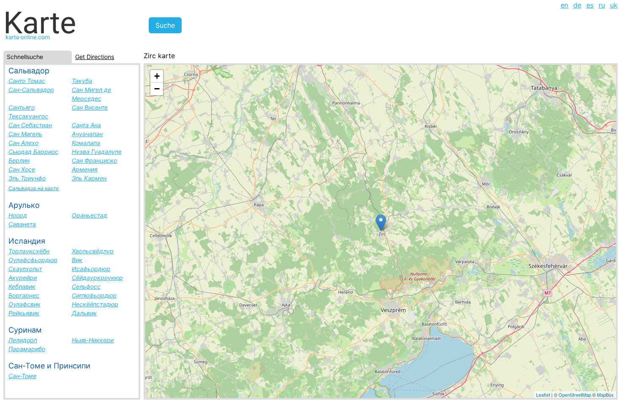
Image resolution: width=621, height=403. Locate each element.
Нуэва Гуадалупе (97, 151)
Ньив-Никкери (93, 340)
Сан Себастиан (30, 125)
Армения (85, 169)
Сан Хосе (21, 169)
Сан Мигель (25, 133)
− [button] (157, 88)
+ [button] (157, 76)
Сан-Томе (22, 375)
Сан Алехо (23, 142)
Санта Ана (86, 125)
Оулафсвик (24, 304)
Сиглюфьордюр (94, 295)
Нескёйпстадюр (95, 304)
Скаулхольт (25, 268)
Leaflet (543, 394)
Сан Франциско (94, 160)
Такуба (82, 80)
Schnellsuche (25, 56)
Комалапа (86, 142)
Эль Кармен (89, 178)
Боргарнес (23, 295)
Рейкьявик (23, 313)
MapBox (605, 394)
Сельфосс (86, 286)
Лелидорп (22, 340)
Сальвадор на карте (33, 188)
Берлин (19, 160)
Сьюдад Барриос (33, 151)
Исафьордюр (91, 268)
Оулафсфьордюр (32, 259)
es (590, 5)
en (564, 5)
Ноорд (17, 215)
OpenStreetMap (574, 394)
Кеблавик (21, 286)
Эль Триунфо (27, 178)
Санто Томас (26, 80)
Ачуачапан (87, 133)
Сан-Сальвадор (31, 89)
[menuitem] (564, 5)
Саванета (22, 224)
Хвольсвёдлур (93, 251)
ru (602, 5)
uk (614, 5)
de (577, 5)
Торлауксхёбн (28, 251)
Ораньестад (89, 215)
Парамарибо (26, 348)
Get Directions (94, 56)
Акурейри (22, 277)
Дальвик (84, 313)
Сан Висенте (90, 107)
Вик (77, 259)
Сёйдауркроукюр (97, 277)
